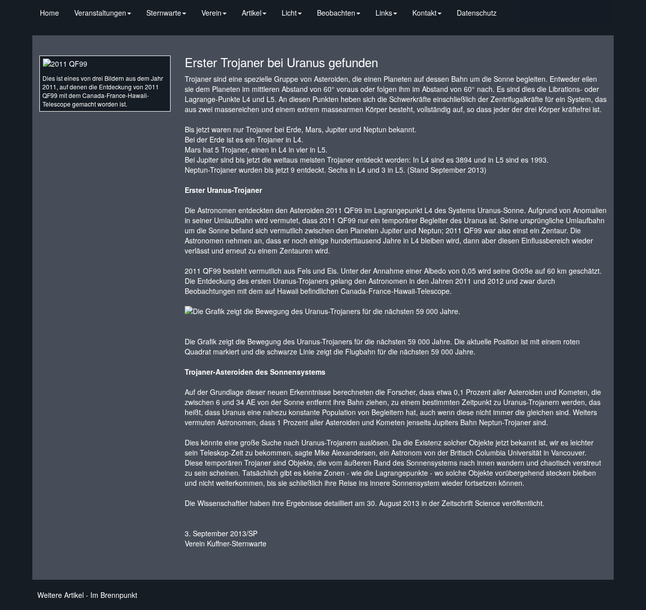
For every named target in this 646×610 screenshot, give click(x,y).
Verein (211, 13)
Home (49, 13)
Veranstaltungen (100, 13)
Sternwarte (163, 13)
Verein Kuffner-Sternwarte (225, 543)
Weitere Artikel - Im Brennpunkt (87, 595)
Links (383, 13)
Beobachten (336, 13)
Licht (289, 13)
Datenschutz (477, 13)
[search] (511, 7)
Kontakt (424, 13)
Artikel (251, 13)
